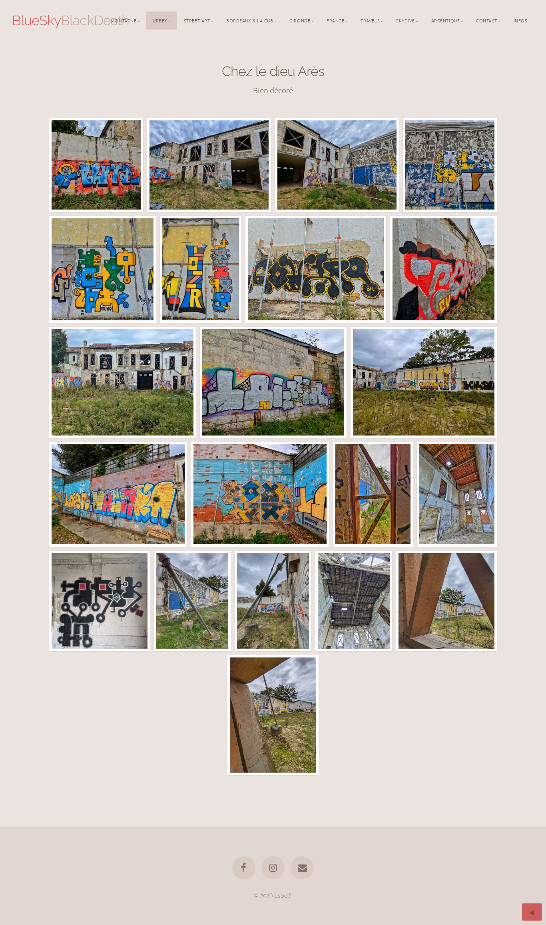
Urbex (160, 20)
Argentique (445, 20)
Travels (370, 20)
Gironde (299, 20)
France (335, 20)
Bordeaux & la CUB (249, 20)
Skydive (405, 20)
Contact (486, 20)
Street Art (197, 20)
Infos (521, 20)
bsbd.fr (283, 895)
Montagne (123, 20)
